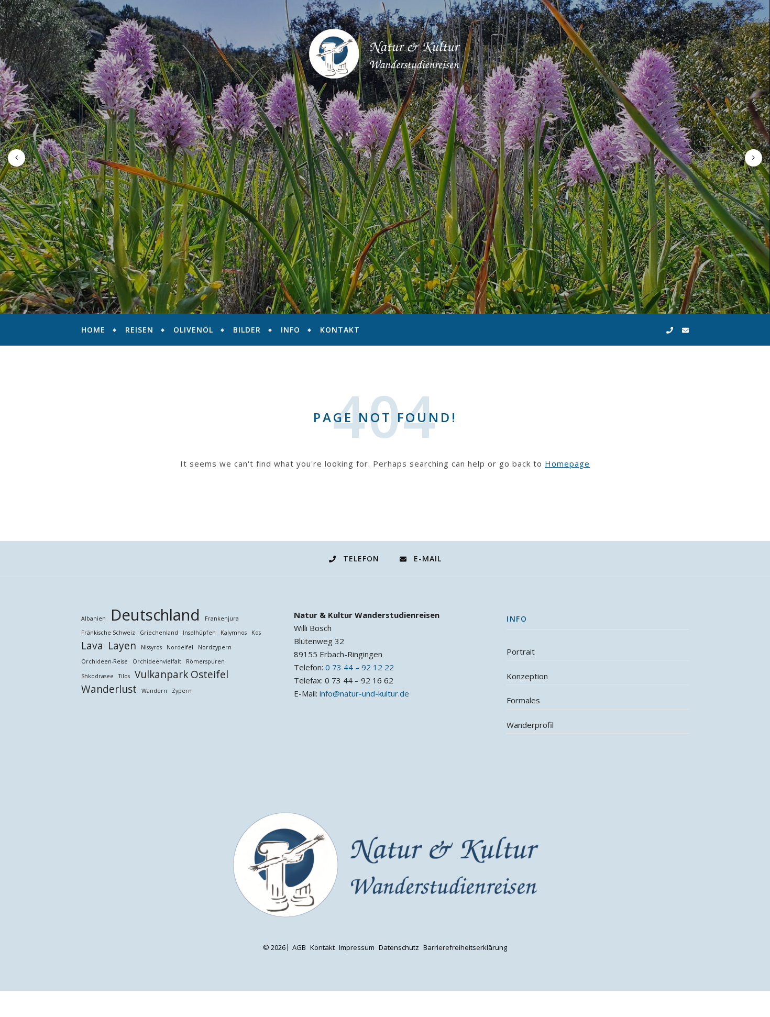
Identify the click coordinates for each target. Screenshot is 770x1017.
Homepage (567, 463)
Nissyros (151, 647)
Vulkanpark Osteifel (181, 674)
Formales (523, 700)
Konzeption (527, 676)
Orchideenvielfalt (157, 661)
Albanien (93, 618)
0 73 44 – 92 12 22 (359, 667)
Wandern (154, 690)
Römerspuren (205, 661)
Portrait (521, 651)
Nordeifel (180, 647)
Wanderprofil (530, 725)
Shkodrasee (97, 676)
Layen (122, 646)
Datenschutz (399, 947)
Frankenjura (222, 618)
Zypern (182, 690)
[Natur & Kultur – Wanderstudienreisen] (385, 54)
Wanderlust (109, 689)
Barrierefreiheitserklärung (465, 947)
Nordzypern (215, 647)
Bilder (247, 330)
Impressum (357, 947)
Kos (256, 632)
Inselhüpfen (199, 632)
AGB (299, 947)
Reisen (139, 330)
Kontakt (340, 330)
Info (290, 330)
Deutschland (155, 615)
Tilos (124, 676)
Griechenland (159, 632)
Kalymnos (234, 632)
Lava (92, 646)
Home (93, 330)
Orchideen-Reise (104, 661)
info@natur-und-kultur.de (364, 693)
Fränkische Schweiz (108, 632)
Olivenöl (193, 330)
